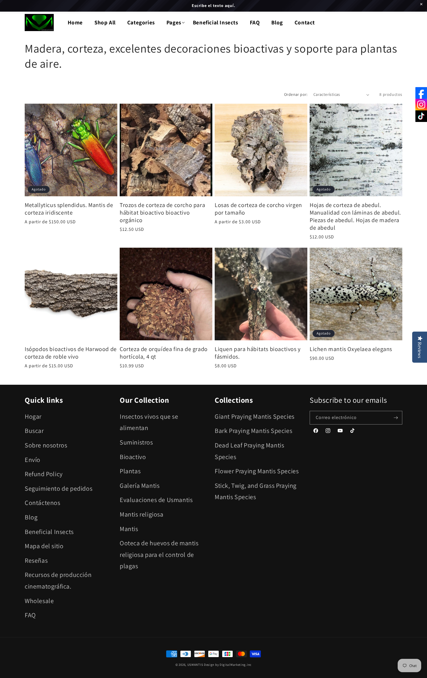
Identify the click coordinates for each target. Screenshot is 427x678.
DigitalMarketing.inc (236, 665)
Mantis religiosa (142, 514)
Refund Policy (44, 474)
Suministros (136, 442)
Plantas (130, 471)
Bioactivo (133, 457)
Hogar (33, 416)
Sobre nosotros (46, 445)
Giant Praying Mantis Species (255, 416)
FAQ (30, 615)
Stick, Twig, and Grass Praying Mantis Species (256, 491)
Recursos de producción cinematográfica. (58, 580)
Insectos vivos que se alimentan (149, 422)
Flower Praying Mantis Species (257, 471)
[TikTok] (421, 116)
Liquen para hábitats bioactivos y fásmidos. (258, 352)
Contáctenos (42, 503)
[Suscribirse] (395, 418)
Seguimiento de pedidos (58, 488)
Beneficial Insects (49, 532)
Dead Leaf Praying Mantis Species (249, 451)
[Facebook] (421, 93)
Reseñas (36, 560)
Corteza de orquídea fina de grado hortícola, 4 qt (164, 352)
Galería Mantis (139, 485)
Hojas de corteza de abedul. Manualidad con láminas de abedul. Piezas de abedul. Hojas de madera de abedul (355, 216)
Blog (31, 517)
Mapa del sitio (44, 546)
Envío (32, 460)
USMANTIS (195, 665)
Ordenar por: (296, 94)
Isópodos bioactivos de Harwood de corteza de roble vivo (71, 352)
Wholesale (39, 601)
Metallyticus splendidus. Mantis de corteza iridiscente (69, 208)
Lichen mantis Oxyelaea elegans (351, 349)
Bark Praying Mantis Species (253, 431)
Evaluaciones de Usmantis (156, 500)
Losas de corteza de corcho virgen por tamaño (258, 208)
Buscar (34, 431)
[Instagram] (421, 104)
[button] (174, 22)
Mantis (129, 529)
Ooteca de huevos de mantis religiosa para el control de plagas (159, 554)
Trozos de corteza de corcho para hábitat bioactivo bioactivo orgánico (162, 212)
